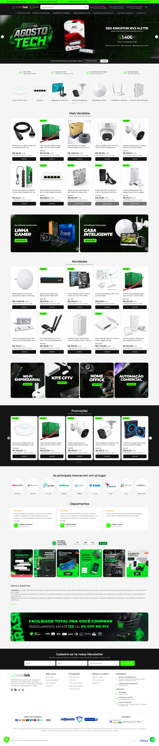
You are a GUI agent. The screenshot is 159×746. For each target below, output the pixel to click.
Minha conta (49, 677)
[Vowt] (139, 740)
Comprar (24, 159)
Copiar (104, 61)
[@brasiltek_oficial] (54, 543)
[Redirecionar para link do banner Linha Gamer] (45, 233)
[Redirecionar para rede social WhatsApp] (23, 690)
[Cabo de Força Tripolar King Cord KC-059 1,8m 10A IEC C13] (24, 132)
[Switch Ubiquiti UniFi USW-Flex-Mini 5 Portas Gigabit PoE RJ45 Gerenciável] (52, 177)
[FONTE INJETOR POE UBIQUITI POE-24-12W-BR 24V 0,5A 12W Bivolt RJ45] (107, 177)
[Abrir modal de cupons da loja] (6, 739)
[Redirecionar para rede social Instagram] (12, 690)
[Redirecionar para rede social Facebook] (15, 690)
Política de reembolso (76, 683)
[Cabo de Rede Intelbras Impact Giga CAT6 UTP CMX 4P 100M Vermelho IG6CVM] (52, 132)
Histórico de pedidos (52, 680)
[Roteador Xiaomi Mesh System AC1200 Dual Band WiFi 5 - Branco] (79, 325)
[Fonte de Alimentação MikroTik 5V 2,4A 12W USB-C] (107, 280)
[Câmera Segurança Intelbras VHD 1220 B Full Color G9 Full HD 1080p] (107, 429)
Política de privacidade (76, 686)
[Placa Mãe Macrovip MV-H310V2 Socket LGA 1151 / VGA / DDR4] (79, 280)
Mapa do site (96, 683)
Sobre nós (72, 680)
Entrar (131, 8)
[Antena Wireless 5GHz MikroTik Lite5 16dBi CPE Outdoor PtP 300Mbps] (79, 177)
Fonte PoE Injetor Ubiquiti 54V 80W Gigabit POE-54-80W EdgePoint (133, 340)
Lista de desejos (50, 683)
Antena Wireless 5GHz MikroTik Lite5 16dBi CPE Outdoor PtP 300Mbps (78, 192)
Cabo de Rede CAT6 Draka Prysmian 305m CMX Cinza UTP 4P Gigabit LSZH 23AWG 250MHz (79, 147)
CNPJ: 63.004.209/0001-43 (41, 740)
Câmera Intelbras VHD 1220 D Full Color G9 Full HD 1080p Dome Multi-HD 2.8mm (106, 147)
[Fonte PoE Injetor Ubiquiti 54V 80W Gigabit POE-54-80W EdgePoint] (135, 325)
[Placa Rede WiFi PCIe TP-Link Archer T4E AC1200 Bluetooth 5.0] (52, 325)
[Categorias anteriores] (12, 13)
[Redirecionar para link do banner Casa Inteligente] (114, 233)
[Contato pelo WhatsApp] (152, 739)
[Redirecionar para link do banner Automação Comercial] (131, 380)
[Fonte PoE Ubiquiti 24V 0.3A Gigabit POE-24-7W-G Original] (135, 177)
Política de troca (74, 677)
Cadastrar (139, 8)
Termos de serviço (74, 689)
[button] (2, 36)
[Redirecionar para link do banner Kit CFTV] (62, 380)
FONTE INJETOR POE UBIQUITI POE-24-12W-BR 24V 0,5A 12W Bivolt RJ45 (105, 192)
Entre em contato (97, 677)
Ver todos (79, 462)
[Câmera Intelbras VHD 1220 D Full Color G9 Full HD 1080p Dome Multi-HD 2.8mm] (107, 132)
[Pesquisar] (86, 7)
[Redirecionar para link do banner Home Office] (97, 380)
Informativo (49, 686)
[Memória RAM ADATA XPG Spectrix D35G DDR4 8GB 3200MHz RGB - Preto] (52, 280)
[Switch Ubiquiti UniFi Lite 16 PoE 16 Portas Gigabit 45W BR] (107, 325)
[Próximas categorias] (146, 13)
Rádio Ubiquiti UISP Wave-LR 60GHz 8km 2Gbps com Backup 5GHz (23, 295)
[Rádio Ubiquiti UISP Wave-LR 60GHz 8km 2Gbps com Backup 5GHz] (24, 280)
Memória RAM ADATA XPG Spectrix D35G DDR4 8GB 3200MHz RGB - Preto (49, 295)
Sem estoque (79, 203)
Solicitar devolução (98, 680)
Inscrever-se (127, 663)
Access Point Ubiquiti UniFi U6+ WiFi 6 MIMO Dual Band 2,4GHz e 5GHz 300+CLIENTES (24, 445)
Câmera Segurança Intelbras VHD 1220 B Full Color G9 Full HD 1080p (107, 445)
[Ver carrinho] (146, 7)
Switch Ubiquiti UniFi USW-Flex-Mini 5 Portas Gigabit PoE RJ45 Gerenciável (51, 192)
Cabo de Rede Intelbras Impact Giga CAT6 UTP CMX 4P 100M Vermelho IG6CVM (50, 147)
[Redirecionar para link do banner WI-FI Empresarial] (28, 380)
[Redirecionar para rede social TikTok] (19, 690)
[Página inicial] (25, 7)
